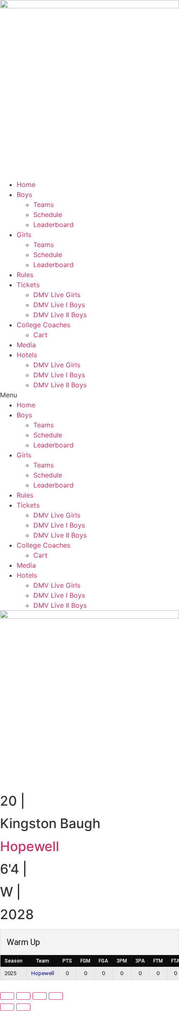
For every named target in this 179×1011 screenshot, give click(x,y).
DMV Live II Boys (60, 315)
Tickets (28, 285)
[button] (89, 395)
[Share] (39, 996)
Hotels (27, 355)
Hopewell (29, 846)
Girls (24, 234)
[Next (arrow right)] (23, 1007)
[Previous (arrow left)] (7, 1007)
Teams (43, 204)
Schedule (47, 214)
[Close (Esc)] (56, 996)
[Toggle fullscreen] (23, 996)
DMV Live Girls (56, 295)
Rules (25, 274)
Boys (24, 194)
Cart (40, 335)
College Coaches (43, 325)
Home (26, 184)
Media (26, 345)
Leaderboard (53, 224)
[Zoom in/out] (7, 996)
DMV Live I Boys (59, 305)
